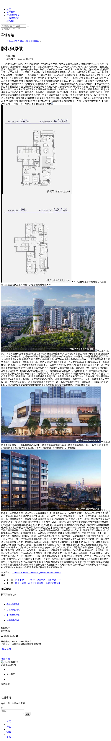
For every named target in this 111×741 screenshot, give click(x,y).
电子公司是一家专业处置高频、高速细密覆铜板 (38, 583)
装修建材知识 (12, 15)
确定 (27, 714)
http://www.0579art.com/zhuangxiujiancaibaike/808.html (36, 572)
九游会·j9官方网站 (15, 41)
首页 (8, 9)
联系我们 (10, 21)
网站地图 (6, 649)
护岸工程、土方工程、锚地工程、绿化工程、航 (38, 580)
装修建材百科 (12, 18)
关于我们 (10, 12)
